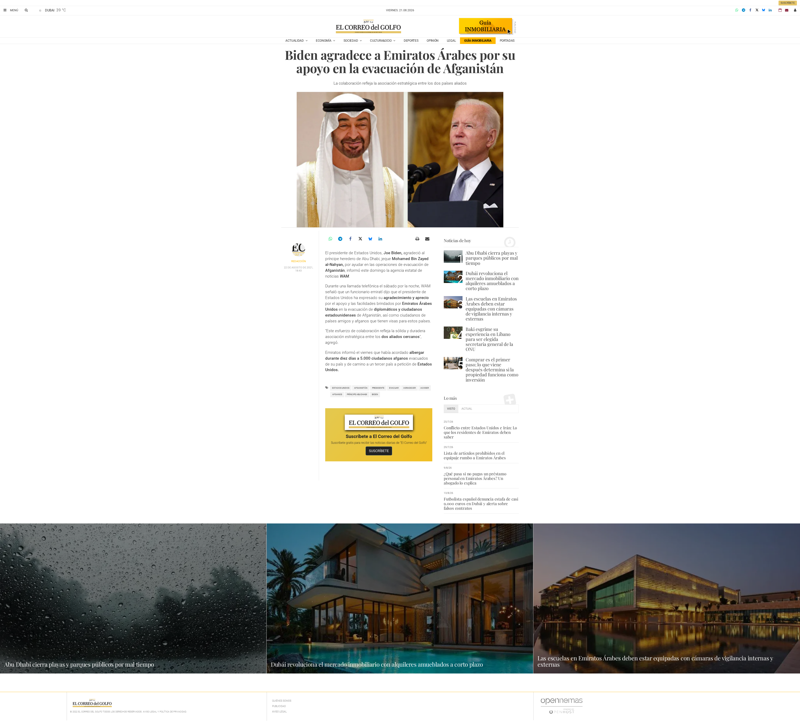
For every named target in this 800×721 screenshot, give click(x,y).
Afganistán (360, 388)
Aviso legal (279, 711)
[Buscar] (26, 10)
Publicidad (279, 706)
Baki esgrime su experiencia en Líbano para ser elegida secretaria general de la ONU (489, 339)
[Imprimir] (417, 239)
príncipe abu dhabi (357, 394)
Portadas (507, 41)
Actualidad (295, 41)
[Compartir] (737, 10)
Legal (451, 41)
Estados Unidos (340, 388)
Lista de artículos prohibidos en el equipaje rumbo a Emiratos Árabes (475, 455)
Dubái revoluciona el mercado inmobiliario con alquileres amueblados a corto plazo (492, 281)
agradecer (409, 388)
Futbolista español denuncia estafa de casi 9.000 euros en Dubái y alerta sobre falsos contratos (481, 503)
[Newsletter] (786, 10)
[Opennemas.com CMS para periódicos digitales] (561, 706)
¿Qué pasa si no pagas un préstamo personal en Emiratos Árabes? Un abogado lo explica (475, 478)
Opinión (433, 41)
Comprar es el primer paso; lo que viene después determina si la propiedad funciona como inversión (492, 369)
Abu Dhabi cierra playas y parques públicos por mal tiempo (492, 258)
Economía (324, 41)
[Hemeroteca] (780, 10)
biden (375, 394)
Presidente (378, 388)
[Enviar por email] (427, 239)
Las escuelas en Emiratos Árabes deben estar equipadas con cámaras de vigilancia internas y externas (491, 308)
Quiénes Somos (281, 700)
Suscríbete (788, 2)
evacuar (394, 388)
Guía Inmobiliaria (477, 41)
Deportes (411, 41)
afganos (337, 394)
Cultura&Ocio (381, 41)
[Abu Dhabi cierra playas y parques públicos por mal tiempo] (453, 256)
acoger (424, 388)
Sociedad (351, 41)
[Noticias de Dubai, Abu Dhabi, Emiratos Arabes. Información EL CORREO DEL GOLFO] (368, 27)
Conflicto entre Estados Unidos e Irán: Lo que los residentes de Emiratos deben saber (480, 432)
